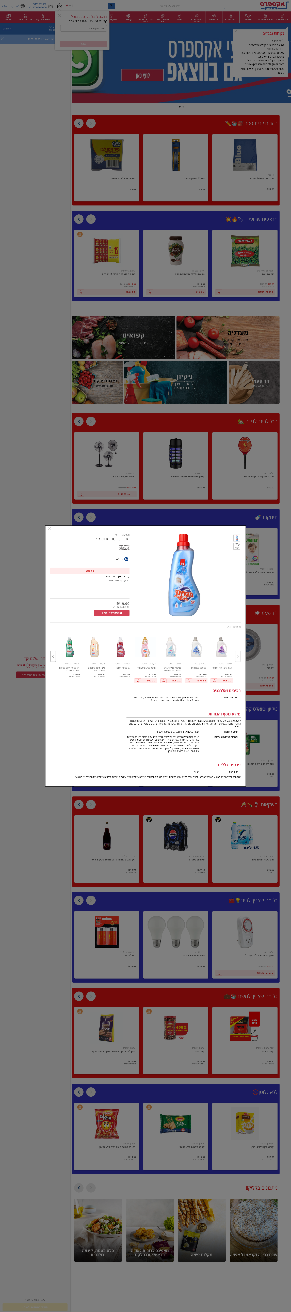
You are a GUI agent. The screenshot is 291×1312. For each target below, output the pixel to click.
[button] (237, 539)
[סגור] (49, 529)
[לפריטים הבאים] (53, 656)
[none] (221, 658)
